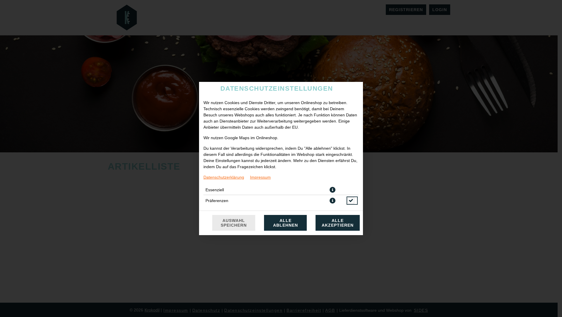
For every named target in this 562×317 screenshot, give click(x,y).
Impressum (260, 177)
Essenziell (214, 189)
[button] (332, 190)
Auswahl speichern (234, 223)
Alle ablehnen (285, 223)
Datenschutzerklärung (223, 177)
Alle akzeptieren (338, 223)
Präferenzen (216, 200)
